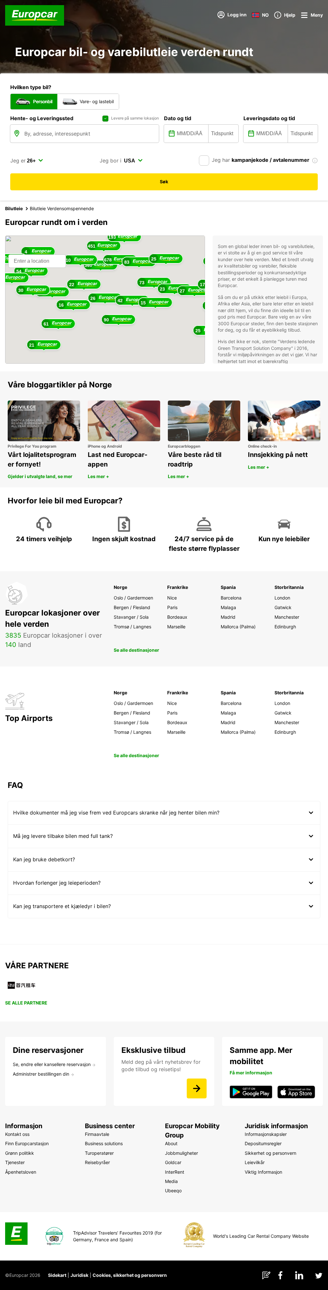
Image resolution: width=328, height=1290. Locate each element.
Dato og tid (177, 118)
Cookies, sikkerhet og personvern (130, 1275)
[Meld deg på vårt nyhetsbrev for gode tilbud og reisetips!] (197, 1088)
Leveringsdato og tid (269, 118)
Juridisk (79, 1275)
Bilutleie (14, 208)
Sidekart (57, 1275)
